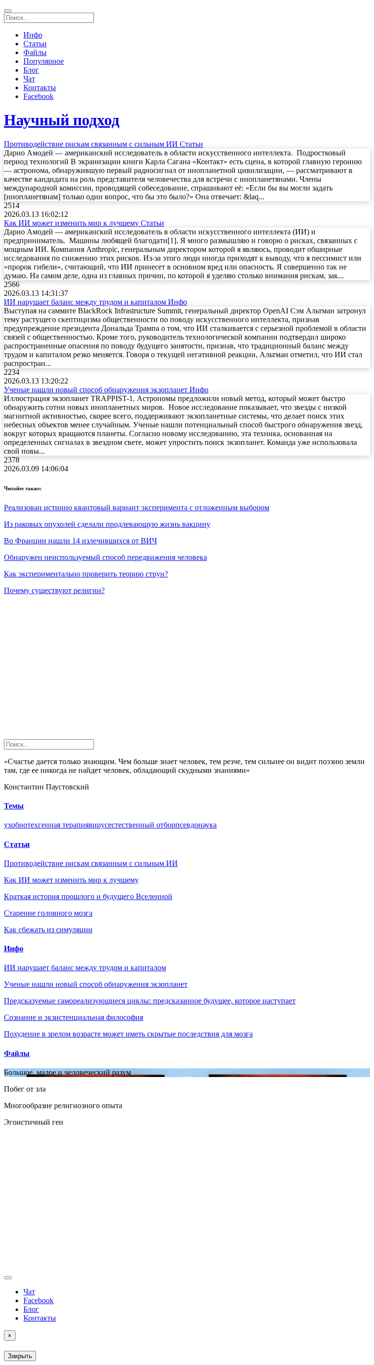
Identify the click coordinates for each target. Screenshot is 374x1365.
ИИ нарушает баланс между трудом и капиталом (85, 967)
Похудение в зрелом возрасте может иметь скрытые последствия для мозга (128, 1034)
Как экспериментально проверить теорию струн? (86, 574)
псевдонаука (196, 825)
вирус (98, 825)
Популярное (43, 61)
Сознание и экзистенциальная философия (73, 1017)
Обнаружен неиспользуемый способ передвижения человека (105, 557)
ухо (9, 825)
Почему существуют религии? (54, 590)
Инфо (32, 35)
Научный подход (61, 120)
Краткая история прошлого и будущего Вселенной (88, 896)
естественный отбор (141, 825)
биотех (26, 825)
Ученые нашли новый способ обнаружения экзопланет (95, 984)
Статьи (35, 43)
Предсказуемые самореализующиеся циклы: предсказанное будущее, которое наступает (150, 1001)
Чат (29, 79)
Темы (14, 806)
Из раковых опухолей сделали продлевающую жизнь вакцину (107, 524)
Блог (31, 70)
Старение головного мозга (48, 913)
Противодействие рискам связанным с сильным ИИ (91, 863)
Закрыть (20, 1356)
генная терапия (63, 825)
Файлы (35, 52)
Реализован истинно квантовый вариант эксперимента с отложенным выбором (136, 507)
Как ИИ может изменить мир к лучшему (71, 880)
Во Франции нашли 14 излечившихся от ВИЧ (80, 541)
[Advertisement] (187, 671)
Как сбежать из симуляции (48, 929)
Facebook (38, 96)
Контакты (39, 87)
